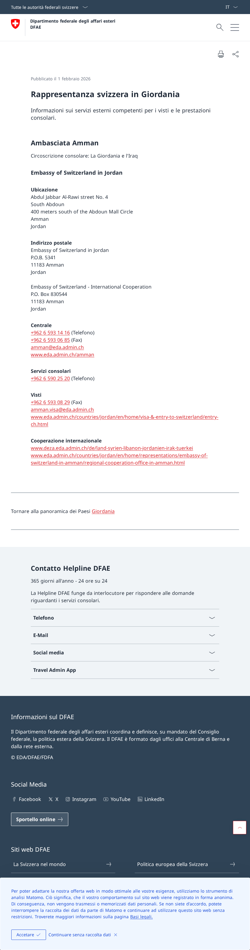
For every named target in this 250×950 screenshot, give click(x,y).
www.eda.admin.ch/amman (62, 354)
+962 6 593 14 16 (50, 332)
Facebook (30, 799)
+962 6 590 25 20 (50, 378)
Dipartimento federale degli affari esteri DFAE (73, 24)
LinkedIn (154, 799)
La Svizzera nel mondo (39, 864)
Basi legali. (141, 916)
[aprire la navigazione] (235, 27)
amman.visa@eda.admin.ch (62, 409)
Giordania (103, 511)
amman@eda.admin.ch (57, 347)
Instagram (84, 799)
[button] (239, 827)
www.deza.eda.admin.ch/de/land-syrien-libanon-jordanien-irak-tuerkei (112, 448)
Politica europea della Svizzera (172, 864)
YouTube (120, 799)
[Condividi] (235, 54)
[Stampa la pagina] (220, 54)
